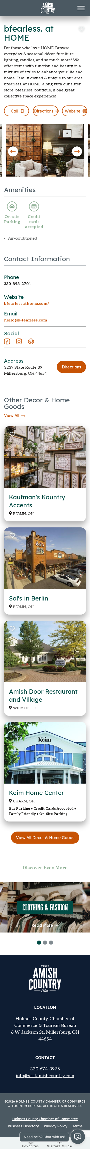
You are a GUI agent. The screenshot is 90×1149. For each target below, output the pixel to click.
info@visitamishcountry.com (45, 1075)
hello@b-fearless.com (25, 320)
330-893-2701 (17, 284)
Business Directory (23, 1126)
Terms (77, 1126)
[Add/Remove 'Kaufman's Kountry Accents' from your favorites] (12, 434)
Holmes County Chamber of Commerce (45, 1119)
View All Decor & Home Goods (45, 837)
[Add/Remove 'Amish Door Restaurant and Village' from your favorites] (12, 629)
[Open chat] (77, 1136)
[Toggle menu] (81, 8)
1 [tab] (39, 943)
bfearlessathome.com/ (26, 303)
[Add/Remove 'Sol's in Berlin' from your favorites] (12, 535)
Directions (71, 366)
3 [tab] (51, 943)
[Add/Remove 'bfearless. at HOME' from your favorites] (81, 29)
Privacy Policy (55, 1126)
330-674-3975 (45, 1069)
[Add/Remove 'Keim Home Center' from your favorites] (12, 730)
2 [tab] (45, 943)
